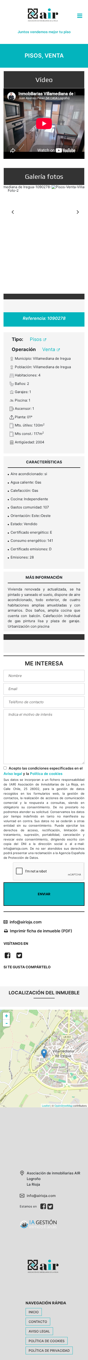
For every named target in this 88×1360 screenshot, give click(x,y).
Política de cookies (46, 773)
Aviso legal (13, 773)
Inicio (34, 1312)
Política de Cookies (47, 1341)
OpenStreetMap (63, 1105)
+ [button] (6, 1016)
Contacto (38, 1322)
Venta (49, 349)
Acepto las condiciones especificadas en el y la (43, 771)
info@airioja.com (26, 922)
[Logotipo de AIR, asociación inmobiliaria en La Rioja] (42, 18)
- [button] (6, 1023)
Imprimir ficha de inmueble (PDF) (41, 931)
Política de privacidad (49, 1350)
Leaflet (46, 1105)
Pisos (36, 339)
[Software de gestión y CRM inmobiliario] (38, 1226)
